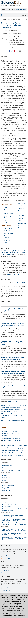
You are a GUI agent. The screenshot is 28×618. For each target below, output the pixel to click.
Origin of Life (5, 488)
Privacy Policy (5, 597)
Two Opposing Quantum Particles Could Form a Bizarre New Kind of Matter (13, 410)
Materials (3, 251)
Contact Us (7, 590)
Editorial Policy (14, 597)
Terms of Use (23, 597)
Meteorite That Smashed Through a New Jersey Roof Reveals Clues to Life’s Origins (14, 523)
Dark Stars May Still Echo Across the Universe (12, 434)
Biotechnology (6, 468)
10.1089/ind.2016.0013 (12, 274)
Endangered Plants (7, 217)
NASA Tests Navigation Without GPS (12, 450)
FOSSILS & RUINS (5, 482)
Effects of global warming (22, 224)
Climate (4, 480)
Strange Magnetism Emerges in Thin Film (13, 438)
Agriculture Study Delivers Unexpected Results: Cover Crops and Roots (12, 358)
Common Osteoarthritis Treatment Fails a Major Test (12, 421)
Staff (11, 595)
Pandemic (21, 228)
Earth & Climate (6, 226)
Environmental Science (8, 237)
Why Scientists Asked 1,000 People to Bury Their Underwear (14, 515)
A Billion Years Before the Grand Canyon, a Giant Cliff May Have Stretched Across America (13, 415)
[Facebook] (9, 51)
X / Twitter (6, 572)
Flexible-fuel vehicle (21, 212)
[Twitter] (12, 51)
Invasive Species (7, 465)
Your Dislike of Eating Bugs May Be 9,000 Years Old (13, 501)
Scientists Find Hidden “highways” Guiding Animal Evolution (14, 505)
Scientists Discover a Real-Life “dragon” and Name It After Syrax (14, 509)
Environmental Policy (8, 241)
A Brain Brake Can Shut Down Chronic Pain (14, 445)
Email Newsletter (8, 556)
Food (5, 207)
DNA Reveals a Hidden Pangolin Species (13, 455)
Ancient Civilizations (8, 485)
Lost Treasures (6, 490)
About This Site (4, 595)
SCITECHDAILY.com (12, 401)
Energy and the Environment (8, 229)
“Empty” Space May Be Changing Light (13, 448)
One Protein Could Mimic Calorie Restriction (14, 453)
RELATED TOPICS (6, 200)
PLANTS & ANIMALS (5, 462)
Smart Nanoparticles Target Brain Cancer (13, 443)
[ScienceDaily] (11, 3)
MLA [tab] (11, 282)
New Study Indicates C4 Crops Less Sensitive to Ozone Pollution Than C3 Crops (12, 343)
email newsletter (21, 9)
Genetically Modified (7, 221)
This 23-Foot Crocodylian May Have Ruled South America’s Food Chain (14, 533)
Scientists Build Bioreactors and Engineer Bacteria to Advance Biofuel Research (13, 372)
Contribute (17, 595)
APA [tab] (17, 282)
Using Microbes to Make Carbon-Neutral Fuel (13, 387)
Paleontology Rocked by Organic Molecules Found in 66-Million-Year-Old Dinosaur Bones (14, 538)
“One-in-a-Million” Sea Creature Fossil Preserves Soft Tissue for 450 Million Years (14, 530)
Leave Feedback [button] (8, 588)
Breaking (4, 427)
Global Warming (8, 233)
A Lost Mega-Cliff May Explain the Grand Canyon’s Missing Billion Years (13, 519)
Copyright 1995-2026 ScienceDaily (12, 599)
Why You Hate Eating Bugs (9, 431)
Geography (5, 475)
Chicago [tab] (23, 282)
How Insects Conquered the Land (11, 440)
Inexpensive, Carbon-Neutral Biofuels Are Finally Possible (13, 310)
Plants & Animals (7, 204)
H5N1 (19, 221)
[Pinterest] (15, 51)
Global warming (22, 215)
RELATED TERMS (20, 200)
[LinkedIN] (17, 51)
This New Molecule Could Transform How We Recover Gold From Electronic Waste (13, 406)
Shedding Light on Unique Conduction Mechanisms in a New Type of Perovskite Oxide (13, 325)
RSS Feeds (7, 558)
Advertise (24, 595)
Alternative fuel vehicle (22, 204)
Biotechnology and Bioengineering (8, 211)
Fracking (20, 218)
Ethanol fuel (21, 208)
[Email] (20, 51)
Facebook (6, 570)
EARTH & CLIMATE (5, 472)
